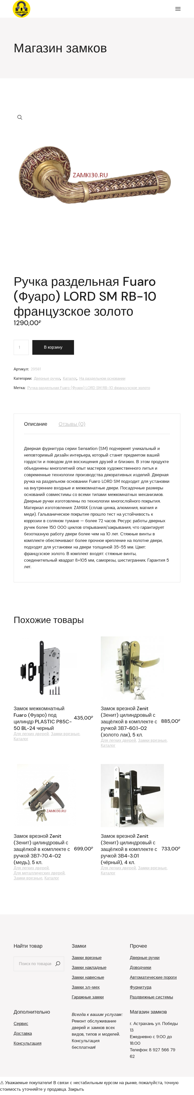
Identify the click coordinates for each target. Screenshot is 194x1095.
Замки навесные (88, 977)
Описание (35, 424)
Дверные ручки (47, 378)
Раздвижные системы (151, 997)
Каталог (70, 378)
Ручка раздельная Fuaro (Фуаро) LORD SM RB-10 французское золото (88, 387)
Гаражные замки (88, 997)
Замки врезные (65, 733)
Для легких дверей (31, 733)
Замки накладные (89, 967)
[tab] (38, 424)
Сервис (21, 1023)
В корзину (53, 347)
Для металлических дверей (39, 873)
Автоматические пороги (153, 977)
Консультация (27, 1043)
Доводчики (140, 967)
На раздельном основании (102, 378)
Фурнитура (140, 987)
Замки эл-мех (86, 987)
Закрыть (76, 1089)
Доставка (23, 1033)
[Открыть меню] (178, 8)
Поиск (58, 964)
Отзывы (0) (72, 424)
